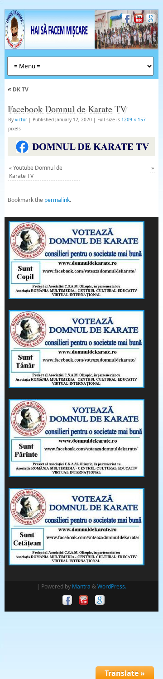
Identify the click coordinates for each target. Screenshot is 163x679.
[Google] (150, 20)
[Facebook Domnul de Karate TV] (81, 146)
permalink (57, 200)
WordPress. (111, 586)
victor (21, 119)
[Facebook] (126, 20)
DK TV (18, 89)
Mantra (81, 586)
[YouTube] (138, 20)
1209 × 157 (133, 119)
